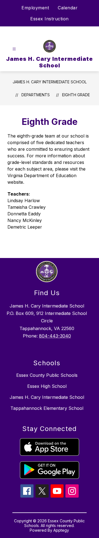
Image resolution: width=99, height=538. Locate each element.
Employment (35, 7)
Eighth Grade (76, 94)
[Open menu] (14, 49)
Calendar (68, 7)
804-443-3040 (55, 336)
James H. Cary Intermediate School (50, 81)
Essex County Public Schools (47, 375)
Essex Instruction (49, 18)
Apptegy (61, 530)
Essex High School (47, 386)
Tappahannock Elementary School (46, 408)
